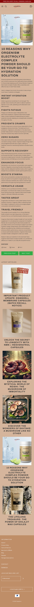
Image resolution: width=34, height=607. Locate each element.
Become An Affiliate (6, 550)
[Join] (23, 578)
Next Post (26, 253)
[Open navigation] (2, 6)
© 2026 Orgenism (17, 601)
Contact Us (4, 567)
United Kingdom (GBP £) (16, 589)
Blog (2, 552)
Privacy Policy (5, 545)
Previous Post (10, 253)
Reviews (3, 555)
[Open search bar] (6, 6)
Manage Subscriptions (7, 558)
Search (3, 542)
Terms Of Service (6, 547)
